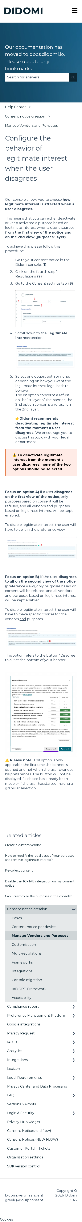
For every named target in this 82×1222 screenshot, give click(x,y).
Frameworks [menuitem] (22, 962)
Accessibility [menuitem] (21, 998)
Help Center (15, 107)
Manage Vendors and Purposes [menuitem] (40, 936)
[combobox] (37, 77)
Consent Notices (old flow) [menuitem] (29, 1131)
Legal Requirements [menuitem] (24, 1078)
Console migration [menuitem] (27, 980)
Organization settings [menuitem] (25, 1157)
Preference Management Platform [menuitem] (36, 1015)
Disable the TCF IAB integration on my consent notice (39, 883)
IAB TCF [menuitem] (14, 1042)
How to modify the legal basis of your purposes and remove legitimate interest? (39, 858)
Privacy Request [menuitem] (21, 1033)
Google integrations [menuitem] (23, 1024)
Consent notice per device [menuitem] (34, 927)
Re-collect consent (19, 870)
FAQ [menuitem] (10, 1095)
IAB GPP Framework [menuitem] (29, 989)
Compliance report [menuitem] (23, 1007)
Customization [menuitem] (24, 945)
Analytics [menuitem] (14, 1051)
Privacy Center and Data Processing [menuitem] (37, 1086)
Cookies (6, 1219)
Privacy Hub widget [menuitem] (23, 1122)
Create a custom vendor (23, 845)
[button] (73, 909)
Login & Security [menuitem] (20, 1113)
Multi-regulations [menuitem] (26, 953)
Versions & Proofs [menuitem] (21, 1104)
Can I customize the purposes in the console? (38, 896)
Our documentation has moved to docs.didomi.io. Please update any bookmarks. (35, 58)
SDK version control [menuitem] (23, 1166)
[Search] (73, 77)
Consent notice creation (25, 116)
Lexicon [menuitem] (13, 1069)
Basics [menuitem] (17, 918)
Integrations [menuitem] (22, 971)
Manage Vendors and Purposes (31, 126)
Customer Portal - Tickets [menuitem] (28, 1148)
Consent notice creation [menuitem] (27, 909)
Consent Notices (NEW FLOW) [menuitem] (32, 1139)
